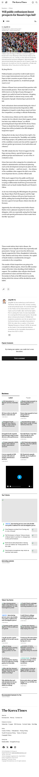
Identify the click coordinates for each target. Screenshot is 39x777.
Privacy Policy (24, 730)
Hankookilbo (5, 741)
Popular (28, 398)
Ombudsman (15, 730)
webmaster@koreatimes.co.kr (19, 753)
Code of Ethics (6, 730)
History (12, 717)
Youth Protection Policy (9, 733)
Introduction (5, 717)
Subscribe (5, 724)
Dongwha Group (15, 741)
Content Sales (26, 724)
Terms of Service (22, 733)
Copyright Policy (6, 735)
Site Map (34, 724)
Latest (11, 398)
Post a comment (19, 358)
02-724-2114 (7, 754)
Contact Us (18, 717)
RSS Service (17, 724)
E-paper (11, 724)
